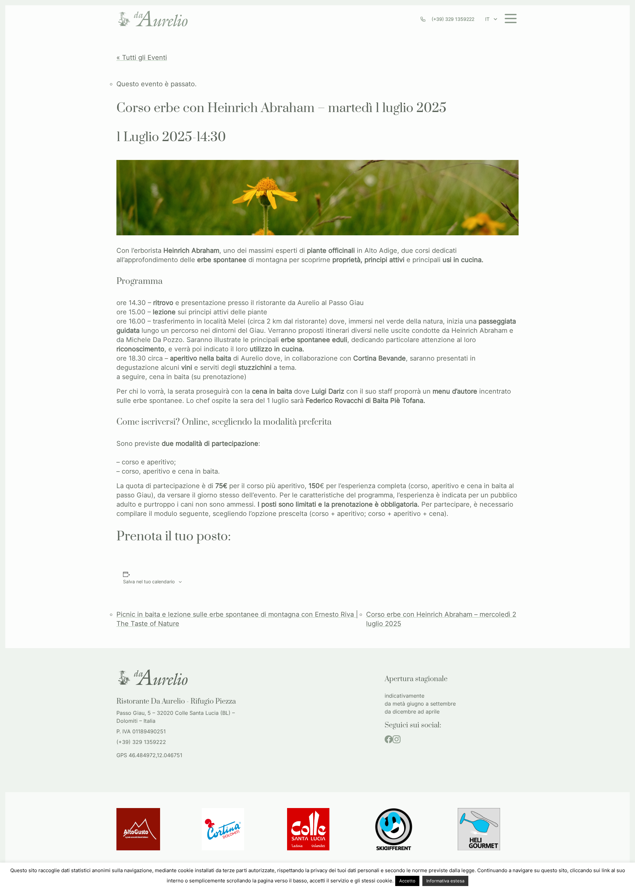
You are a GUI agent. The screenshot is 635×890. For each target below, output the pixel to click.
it (487, 19)
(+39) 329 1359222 (453, 19)
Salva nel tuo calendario (149, 581)
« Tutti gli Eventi (141, 57)
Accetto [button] (407, 880)
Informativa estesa (445, 880)
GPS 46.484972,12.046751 (149, 755)
